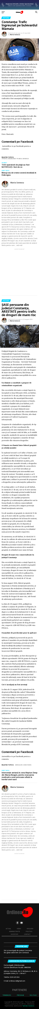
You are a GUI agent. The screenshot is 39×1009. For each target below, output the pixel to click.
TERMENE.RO (6, 995)
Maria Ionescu (15, 35)
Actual (8, 929)
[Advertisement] (19, 270)
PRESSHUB (20, 995)
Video (19, 929)
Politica (29, 931)
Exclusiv (30, 929)
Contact (27, 934)
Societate (14, 934)
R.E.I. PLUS (33, 995)
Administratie (14, 931)
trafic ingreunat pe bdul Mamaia (15, 158)
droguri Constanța (23, 765)
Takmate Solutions (28, 1006)
